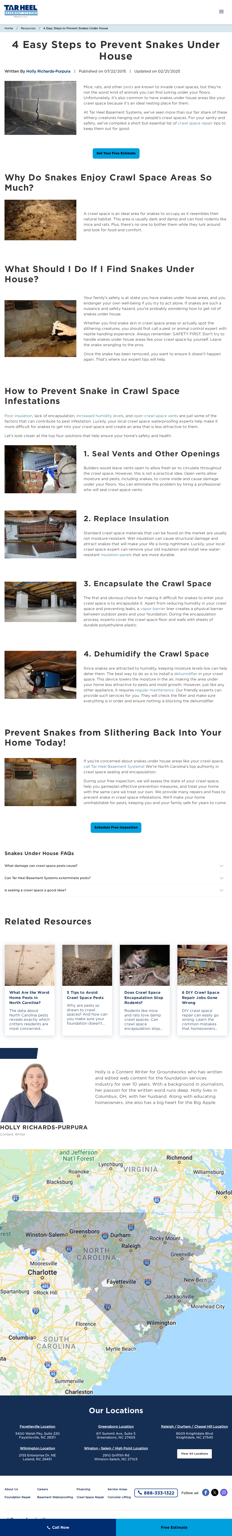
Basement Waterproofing (55, 1497)
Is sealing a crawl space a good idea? (35, 890)
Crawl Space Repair (90, 1497)
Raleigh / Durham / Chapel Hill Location (194, 1426)
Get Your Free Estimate (116, 153)
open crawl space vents (156, 416)
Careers (42, 1489)
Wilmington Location (37, 1448)
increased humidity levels (99, 416)
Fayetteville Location (37, 1426)
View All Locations (194, 1453)
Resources (28, 28)
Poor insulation (18, 416)
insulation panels (116, 555)
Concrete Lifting (119, 1497)
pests (128, 87)
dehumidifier (185, 674)
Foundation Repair (18, 1497)
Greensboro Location (116, 1426)
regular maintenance (154, 690)
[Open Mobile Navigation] (221, 12)
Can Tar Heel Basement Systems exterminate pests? (48, 878)
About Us (11, 1489)
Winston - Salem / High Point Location (116, 1448)
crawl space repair (195, 123)
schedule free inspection (116, 827)
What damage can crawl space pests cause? (41, 866)
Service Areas (117, 1489)
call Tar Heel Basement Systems (113, 766)
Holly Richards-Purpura (48, 71)
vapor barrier (152, 609)
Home (9, 28)
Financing (83, 1489)
